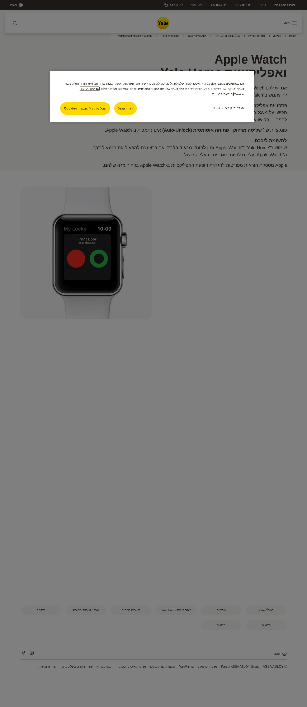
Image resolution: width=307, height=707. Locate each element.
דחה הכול (125, 108)
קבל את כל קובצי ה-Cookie (85, 108)
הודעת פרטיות (222, 94)
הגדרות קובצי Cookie (228, 108)
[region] (152, 96)
